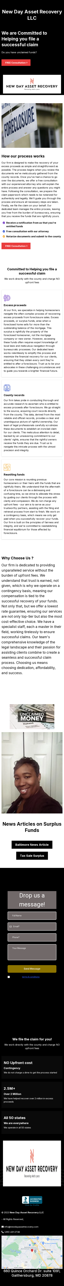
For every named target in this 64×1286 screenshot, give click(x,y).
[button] (2, 6)
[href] (32, 1252)
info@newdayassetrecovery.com (21, 1226)
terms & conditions (31, 977)
